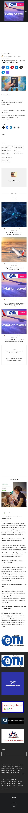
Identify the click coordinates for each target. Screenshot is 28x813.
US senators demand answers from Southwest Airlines (14, 351)
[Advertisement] (14, 36)
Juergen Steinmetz (8, 56)
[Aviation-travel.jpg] (14, 284)
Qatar (9, 783)
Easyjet (17, 772)
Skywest (21, 785)
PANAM (20, 781)
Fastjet (18, 774)
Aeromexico (5, 764)
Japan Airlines (6, 779)
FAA (13, 774)
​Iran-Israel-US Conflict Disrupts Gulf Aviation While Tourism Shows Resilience (14, 340)
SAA (11, 785)
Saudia (15, 785)
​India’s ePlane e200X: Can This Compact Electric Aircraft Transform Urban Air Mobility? (14, 305)
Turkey (4, 787)
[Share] (3, 67)
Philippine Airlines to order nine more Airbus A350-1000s (14, 268)
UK (8, 787)
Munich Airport (6, 781)
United (13, 787)
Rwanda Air (5, 785)
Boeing (13, 770)
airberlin (20, 764)
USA (17, 787)
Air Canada (10, 766)
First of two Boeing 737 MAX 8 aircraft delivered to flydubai (14, 358)
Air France (18, 766)
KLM (13, 779)
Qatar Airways (17, 783)
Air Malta (15, 768)
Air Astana (13, 764)
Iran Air (16, 777)
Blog (7, 770)
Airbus (4, 766)
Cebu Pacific (5, 772)
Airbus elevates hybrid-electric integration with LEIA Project (14, 233)
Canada (18, 770)
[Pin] (12, 67)
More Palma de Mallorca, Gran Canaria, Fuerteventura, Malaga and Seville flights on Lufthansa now (7, 149)
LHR (16, 779)
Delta (12, 772)
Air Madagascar (6, 768)
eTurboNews (20, 512)
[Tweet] (7, 67)
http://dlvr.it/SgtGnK (6, 119)
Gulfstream (5, 777)
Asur (3, 770)
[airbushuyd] (14, 214)
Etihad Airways (6, 774)
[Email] (21, 67)
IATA (11, 777)
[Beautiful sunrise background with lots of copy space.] (14, 249)
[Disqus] (14, 389)
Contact (14, 797)
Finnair (24, 774)
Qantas (4, 783)
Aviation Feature (16, 56)
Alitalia (22, 768)
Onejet (15, 781)
